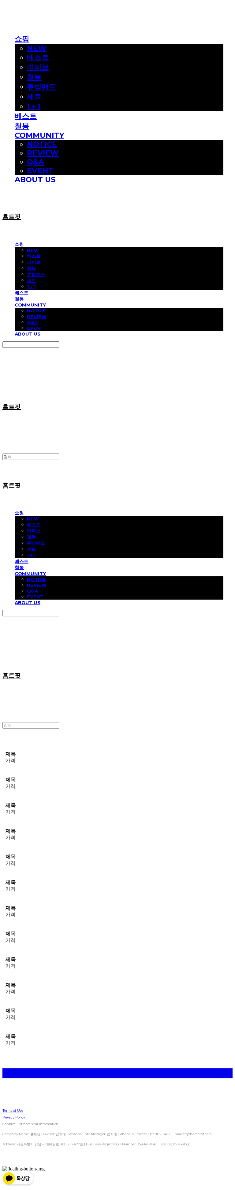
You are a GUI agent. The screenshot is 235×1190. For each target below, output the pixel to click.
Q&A (35, 161)
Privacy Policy (13, 1117)
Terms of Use (12, 1110)
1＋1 (33, 106)
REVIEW (43, 153)
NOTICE (42, 144)
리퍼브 (38, 67)
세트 (34, 96)
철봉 (34, 76)
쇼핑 (22, 38)
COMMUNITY (39, 135)
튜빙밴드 (41, 86)
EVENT (40, 170)
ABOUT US (35, 179)
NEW (37, 48)
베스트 (38, 57)
